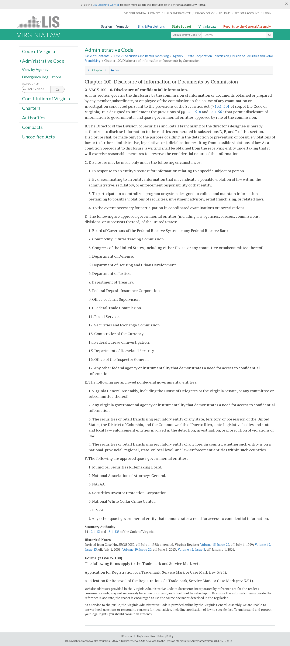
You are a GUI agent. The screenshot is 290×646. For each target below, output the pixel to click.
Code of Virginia (38, 51)
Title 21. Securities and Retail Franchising (141, 56)
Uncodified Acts (38, 137)
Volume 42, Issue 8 (191, 549)
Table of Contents (97, 56)
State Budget (181, 26)
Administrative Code (43, 60)
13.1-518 (193, 111)
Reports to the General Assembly (247, 26)
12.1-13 (94, 531)
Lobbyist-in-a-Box (144, 636)
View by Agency (35, 69)
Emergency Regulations (42, 77)
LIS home (224, 13)
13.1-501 (222, 106)
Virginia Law (207, 26)
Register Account (247, 13)
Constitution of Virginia (46, 98)
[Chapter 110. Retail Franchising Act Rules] (105, 70)
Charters (31, 108)
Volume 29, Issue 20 (136, 549)
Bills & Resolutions (151, 26)
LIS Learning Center (106, 4)
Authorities (33, 117)
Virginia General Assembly (142, 13)
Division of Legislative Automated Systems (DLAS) (195, 641)
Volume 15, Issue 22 (214, 544)
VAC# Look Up (30, 83)
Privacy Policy (205, 13)
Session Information (116, 26)
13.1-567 (216, 111)
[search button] (269, 35)
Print (117, 70)
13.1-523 (113, 531)
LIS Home (126, 636)
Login (267, 13)
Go (57, 89)
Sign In (228, 641)
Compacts (32, 127)
